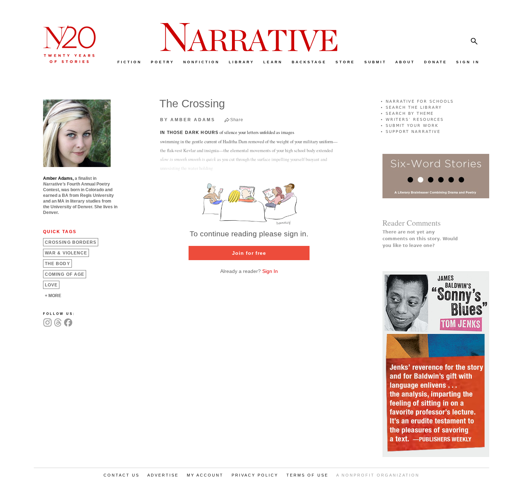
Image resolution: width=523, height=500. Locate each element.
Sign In (270, 271)
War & (66, 253)
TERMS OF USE (307, 475)
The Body (57, 263)
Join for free (249, 253)
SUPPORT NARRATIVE (413, 131)
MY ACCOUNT (205, 475)
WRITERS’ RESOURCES (415, 119)
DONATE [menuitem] (435, 62)
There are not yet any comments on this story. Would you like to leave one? (420, 239)
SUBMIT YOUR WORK (412, 125)
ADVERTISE (163, 475)
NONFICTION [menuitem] (201, 62)
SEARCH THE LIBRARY (414, 107)
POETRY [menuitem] (162, 62)
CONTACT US (121, 475)
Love (51, 285)
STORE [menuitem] (345, 62)
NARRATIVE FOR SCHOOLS (420, 101)
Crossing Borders (70, 242)
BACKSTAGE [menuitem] (309, 62)
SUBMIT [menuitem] (375, 62)
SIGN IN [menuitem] (468, 62)
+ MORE (53, 295)
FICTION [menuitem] (129, 62)
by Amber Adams (187, 119)
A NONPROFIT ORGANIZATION (377, 475)
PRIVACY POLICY (255, 475)
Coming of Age (64, 274)
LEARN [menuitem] (272, 62)
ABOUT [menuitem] (405, 62)
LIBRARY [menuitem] (241, 62)
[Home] (66, 61)
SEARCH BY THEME (410, 113)
